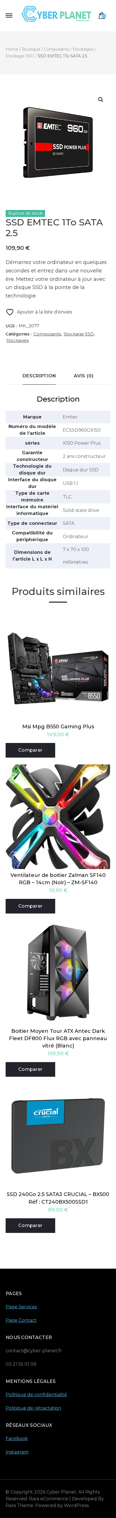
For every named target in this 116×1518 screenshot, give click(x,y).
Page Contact (21, 1320)
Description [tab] (39, 376)
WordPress (76, 1505)
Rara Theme (19, 1505)
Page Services (21, 1306)
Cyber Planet (61, 1492)
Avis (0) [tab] (83, 376)
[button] (101, 100)
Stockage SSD (79, 334)
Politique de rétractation (33, 1408)
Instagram (17, 1452)
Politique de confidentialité (36, 1394)
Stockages (17, 340)
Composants (47, 334)
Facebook (17, 1438)
